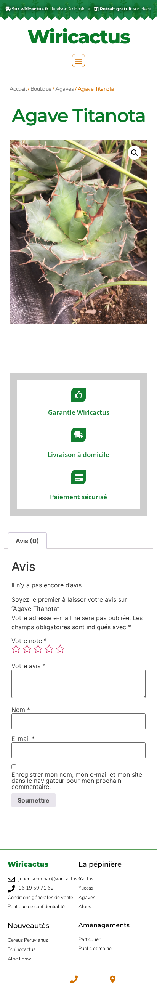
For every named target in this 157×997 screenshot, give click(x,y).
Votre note (29, 641)
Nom (20, 710)
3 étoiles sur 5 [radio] (38, 649)
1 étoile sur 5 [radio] (16, 649)
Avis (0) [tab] (27, 541)
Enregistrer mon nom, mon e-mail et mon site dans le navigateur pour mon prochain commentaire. (76, 780)
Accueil (18, 89)
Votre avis (28, 666)
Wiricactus (78, 36)
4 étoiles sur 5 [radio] (49, 649)
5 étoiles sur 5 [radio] (60, 649)
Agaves (64, 89)
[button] (78, 60)
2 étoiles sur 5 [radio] (27, 649)
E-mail (23, 739)
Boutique (40, 89)
